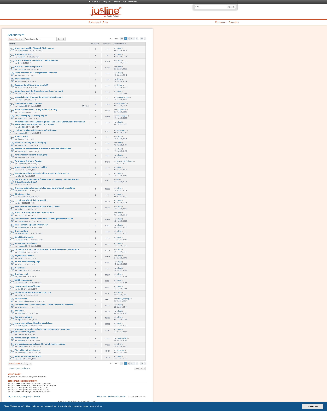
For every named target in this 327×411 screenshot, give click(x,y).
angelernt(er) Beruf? (24, 255)
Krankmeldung (21, 231)
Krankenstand (21, 274)
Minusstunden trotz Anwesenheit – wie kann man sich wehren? (44, 304)
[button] (121, 38)
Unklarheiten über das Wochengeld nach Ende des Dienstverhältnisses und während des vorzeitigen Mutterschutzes (50, 123)
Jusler (20, 277)
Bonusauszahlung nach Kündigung (30, 142)
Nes (19, 203)
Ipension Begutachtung (26, 243)
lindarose (120, 350)
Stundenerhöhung (23, 317)
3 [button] (131, 39)
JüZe (19, 176)
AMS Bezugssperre (23, 280)
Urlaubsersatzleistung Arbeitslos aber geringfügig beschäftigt (45, 188)
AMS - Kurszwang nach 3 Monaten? (31, 224)
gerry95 (20, 215)
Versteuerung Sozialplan (26, 337)
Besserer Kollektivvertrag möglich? (31, 85)
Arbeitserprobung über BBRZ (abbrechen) (34, 212)
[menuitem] (237, 2)
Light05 (20, 289)
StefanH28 (21, 151)
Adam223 (21, 127)
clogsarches (121, 110)
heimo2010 (22, 270)
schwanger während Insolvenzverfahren (33, 323)
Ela (19, 75)
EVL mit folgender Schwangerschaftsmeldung (36, 60)
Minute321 (21, 57)
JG (18, 63)
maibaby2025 (23, 326)
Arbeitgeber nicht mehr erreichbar (31, 167)
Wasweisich (22, 340)
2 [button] (128, 39)
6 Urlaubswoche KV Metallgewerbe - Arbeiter (36, 72)
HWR (19, 264)
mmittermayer (23, 227)
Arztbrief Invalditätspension (28, 66)
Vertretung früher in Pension (28, 161)
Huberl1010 (22, 145)
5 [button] (136, 39)
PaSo (19, 94)
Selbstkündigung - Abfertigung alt (31, 115)
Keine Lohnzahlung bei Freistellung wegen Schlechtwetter (42, 173)
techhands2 (22, 307)
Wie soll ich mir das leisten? (28, 350)
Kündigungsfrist (22, 194)
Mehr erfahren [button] (96, 406)
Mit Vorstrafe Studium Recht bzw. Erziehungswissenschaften (44, 218)
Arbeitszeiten (21, 136)
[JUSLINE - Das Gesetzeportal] (106, 11)
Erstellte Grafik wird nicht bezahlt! (31, 200)
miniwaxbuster (23, 234)
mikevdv (21, 313)
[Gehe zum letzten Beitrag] (123, 48)
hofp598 (21, 252)
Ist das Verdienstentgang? (27, 261)
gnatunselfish (122, 338)
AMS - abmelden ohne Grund (28, 356)
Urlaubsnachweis (22, 78)
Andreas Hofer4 (123, 97)
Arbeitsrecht (16, 35)
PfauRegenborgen (24, 301)
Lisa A (20, 170)
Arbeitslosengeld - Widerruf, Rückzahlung (34, 48)
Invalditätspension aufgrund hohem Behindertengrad (40, 344)
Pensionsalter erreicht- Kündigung (31, 154)
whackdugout (122, 116)
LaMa (20, 334)
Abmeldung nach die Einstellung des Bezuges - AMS (39, 91)
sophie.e (21, 295)
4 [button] (134, 39)
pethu (20, 359)
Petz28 (20, 100)
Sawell (20, 258)
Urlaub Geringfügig (24, 54)
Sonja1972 (21, 118)
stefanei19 (21, 197)
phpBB (69, 401)
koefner (20, 209)
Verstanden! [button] (312, 406)
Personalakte (21, 298)
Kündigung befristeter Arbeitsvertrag (33, 292)
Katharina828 (22, 283)
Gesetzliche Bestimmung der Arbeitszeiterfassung (39, 97)
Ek (18, 185)
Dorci (20, 81)
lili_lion (20, 87)
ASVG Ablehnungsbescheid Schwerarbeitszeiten (37, 206)
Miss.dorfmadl (23, 51)
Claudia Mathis (23, 240)
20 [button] (142, 39)
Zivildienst (19, 310)
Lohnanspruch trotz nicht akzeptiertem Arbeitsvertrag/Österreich (47, 249)
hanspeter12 (22, 69)
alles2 (119, 48)
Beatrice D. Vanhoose (125, 161)
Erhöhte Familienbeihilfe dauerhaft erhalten (35, 130)
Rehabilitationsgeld (24, 237)
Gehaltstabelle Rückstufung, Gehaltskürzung (36, 109)
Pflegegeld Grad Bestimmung (28, 103)
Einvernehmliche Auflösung (27, 286)
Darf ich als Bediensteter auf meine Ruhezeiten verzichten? (43, 148)
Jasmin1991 (22, 191)
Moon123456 (22, 353)
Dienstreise (20, 267)
